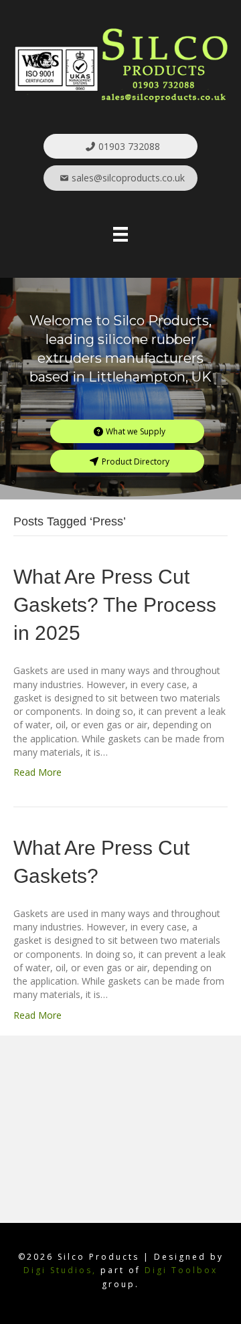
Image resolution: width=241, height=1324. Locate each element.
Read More (37, 772)
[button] (120, 146)
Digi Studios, (59, 1270)
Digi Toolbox (181, 1270)
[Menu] (120, 234)
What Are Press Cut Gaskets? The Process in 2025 (114, 605)
